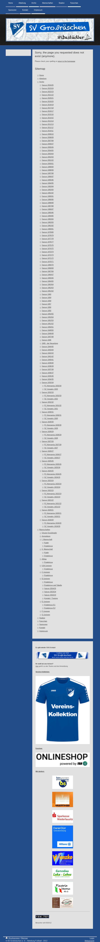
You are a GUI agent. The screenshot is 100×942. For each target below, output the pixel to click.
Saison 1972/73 (48, 255)
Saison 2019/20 (48, 101)
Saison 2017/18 (48, 108)
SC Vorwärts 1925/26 (52, 467)
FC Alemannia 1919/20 (52, 523)
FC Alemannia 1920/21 (52, 513)
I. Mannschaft (47, 539)
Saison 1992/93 (48, 190)
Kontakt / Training (51, 598)
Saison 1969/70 (48, 265)
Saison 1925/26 (48, 461)
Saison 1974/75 (48, 249)
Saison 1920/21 (48, 510)
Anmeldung (46, 536)
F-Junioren (46, 611)
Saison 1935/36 (48, 376)
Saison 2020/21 (48, 98)
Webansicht (89, 941)
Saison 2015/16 (48, 114)
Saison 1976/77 (48, 242)
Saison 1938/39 (48, 366)
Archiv (41, 82)
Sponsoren (43, 624)
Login (92, 938)
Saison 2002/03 (48, 157)
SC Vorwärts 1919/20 (52, 526)
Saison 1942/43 (48, 353)
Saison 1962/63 (48, 288)
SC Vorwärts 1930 (51, 418)
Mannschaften (44, 530)
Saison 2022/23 (48, 92)
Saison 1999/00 (48, 167)
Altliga (44, 559)
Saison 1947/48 (48, 337)
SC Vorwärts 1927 (51, 448)
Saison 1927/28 (48, 441)
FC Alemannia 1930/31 (52, 415)
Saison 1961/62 (48, 291)
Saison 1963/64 (48, 284)
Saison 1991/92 (48, 193)
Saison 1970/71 (48, 262)
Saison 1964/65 (48, 281)
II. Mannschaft (47, 549)
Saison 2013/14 (48, 121)
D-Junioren (46, 579)
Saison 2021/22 (48, 95)
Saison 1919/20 (48, 520)
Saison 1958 (46, 301)
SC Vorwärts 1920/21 (52, 516)
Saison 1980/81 (48, 229)
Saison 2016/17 (48, 111)
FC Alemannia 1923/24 (52, 484)
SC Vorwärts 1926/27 (52, 458)
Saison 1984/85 (48, 216)
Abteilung (42, 79)
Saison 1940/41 (48, 360)
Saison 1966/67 (48, 275)
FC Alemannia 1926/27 (52, 455)
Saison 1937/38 (48, 369)
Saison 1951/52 (48, 324)
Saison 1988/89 (48, 203)
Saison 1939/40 (48, 363)
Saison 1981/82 (48, 226)
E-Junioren (46, 602)
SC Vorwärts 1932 (51, 399)
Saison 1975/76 (48, 245)
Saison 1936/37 (48, 373)
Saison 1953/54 (48, 317)
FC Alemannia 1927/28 (52, 445)
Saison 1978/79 (48, 235)
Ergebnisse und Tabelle (53, 585)
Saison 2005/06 (48, 147)
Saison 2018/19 (48, 105)
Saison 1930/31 (48, 412)
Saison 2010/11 (47, 131)
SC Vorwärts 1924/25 (52, 477)
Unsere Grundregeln (49, 533)
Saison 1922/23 (48, 490)
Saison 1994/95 (48, 183)
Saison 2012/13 (48, 124)
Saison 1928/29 (48, 432)
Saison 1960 (46, 294)
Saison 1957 (46, 304)
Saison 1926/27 (48, 451)
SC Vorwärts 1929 (51, 428)
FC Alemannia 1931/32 (52, 405)
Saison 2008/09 (48, 137)
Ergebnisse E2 (49, 608)
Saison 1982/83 (48, 222)
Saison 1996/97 (48, 177)
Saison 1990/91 (48, 196)
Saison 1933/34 (48, 383)
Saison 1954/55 (48, 314)
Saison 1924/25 (48, 471)
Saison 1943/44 (48, 350)
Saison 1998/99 (48, 170)
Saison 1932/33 (48, 392)
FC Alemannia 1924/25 (52, 474)
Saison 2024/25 (48, 85)
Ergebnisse (48, 546)
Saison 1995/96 (48, 180)
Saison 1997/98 (48, 173)
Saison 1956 (46, 307)
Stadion (42, 618)
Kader (46, 543)
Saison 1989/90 (48, 200)
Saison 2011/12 (47, 128)
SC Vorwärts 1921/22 (52, 507)
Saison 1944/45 (48, 347)
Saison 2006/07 (48, 144)
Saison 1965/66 (48, 278)
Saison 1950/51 (48, 327)
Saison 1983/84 (48, 219)
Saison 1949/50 (48, 330)
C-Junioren (46, 572)
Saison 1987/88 (48, 206)
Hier (37, 666)
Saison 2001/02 (48, 160)
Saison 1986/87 (48, 209)
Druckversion (14, 938)
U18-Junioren (47, 566)
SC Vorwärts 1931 (51, 409)
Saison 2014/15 (48, 118)
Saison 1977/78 (48, 239)
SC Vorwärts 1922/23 (52, 497)
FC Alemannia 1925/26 (52, 464)
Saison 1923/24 (48, 481)
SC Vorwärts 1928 (51, 438)
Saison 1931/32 (48, 402)
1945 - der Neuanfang (50, 343)
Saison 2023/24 (48, 88)
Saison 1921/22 (48, 500)
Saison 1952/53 (48, 320)
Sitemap (24, 938)
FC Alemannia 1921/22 (52, 504)
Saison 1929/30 (48, 422)
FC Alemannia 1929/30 (52, 425)
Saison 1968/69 (48, 268)
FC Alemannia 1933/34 (52, 386)
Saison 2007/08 (48, 141)
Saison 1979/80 (48, 232)
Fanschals (43, 621)
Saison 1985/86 (48, 213)
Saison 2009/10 (48, 134)
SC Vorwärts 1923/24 (52, 487)
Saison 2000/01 (48, 164)
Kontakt (42, 628)
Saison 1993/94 (48, 186)
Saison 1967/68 (48, 271)
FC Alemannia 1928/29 (52, 435)
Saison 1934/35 (48, 379)
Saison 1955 (46, 311)
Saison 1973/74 (48, 252)
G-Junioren (46, 615)
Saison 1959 (46, 298)
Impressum (43, 631)
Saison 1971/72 (48, 258)
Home (41, 75)
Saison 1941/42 (48, 356)
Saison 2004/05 (48, 150)
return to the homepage (66, 61)
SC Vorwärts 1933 (51, 389)
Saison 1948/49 (48, 333)
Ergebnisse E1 (49, 605)
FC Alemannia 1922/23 (52, 494)
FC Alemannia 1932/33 (52, 396)
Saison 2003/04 (48, 154)
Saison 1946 (46, 340)
